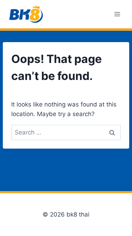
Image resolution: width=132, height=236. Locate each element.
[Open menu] (117, 13)
